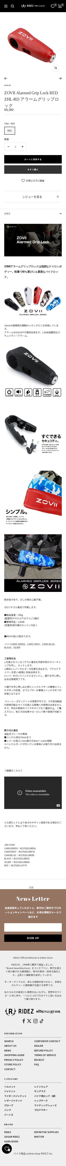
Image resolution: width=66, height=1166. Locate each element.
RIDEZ (7, 1132)
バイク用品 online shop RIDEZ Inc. (33, 1153)
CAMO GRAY (33, 644)
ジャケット (9, 1091)
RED (10, 130)
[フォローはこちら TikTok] (41, 1021)
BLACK (7, 647)
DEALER (38, 1045)
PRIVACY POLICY (13, 1060)
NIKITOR (39, 1136)
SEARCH (9, 1041)
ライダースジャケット (15, 1096)
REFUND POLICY (43, 1050)
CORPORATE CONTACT (47, 1041)
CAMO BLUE (48, 644)
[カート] (60, 6)
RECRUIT (39, 1060)
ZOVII (7, 85)
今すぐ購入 (33, 169)
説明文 (7, 213)
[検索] (12, 6)
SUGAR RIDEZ (12, 1136)
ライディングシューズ (45, 1105)
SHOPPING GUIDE (14, 1055)
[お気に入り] (53, 6)
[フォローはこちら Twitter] (29, 1021)
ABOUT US (10, 1045)
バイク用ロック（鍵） (45, 1096)
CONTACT (9, 1069)
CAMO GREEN (18, 644)
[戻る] (5, 78)
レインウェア (41, 1086)
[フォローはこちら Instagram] (35, 1021)
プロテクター (41, 1110)
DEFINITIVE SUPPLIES (46, 1132)
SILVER (16, 647)
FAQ (36, 1064)
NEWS (7, 1050)
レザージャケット (13, 1100)
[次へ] (60, 78)
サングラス (40, 1091)
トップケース (41, 1100)
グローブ (8, 1105)
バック (7, 1110)
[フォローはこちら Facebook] (24, 1021)
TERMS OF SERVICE (45, 1055)
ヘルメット (10, 1086)
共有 (31, 887)
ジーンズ (8, 1114)
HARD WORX (11, 1141)
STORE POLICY (12, 1064)
